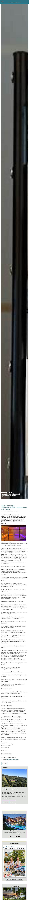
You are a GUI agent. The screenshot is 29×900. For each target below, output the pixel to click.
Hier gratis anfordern (14, 879)
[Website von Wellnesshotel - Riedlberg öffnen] (14, 787)
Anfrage (5, 802)
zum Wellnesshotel (14, 836)
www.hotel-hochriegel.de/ (12, 759)
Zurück (5, 763)
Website (12, 802)
